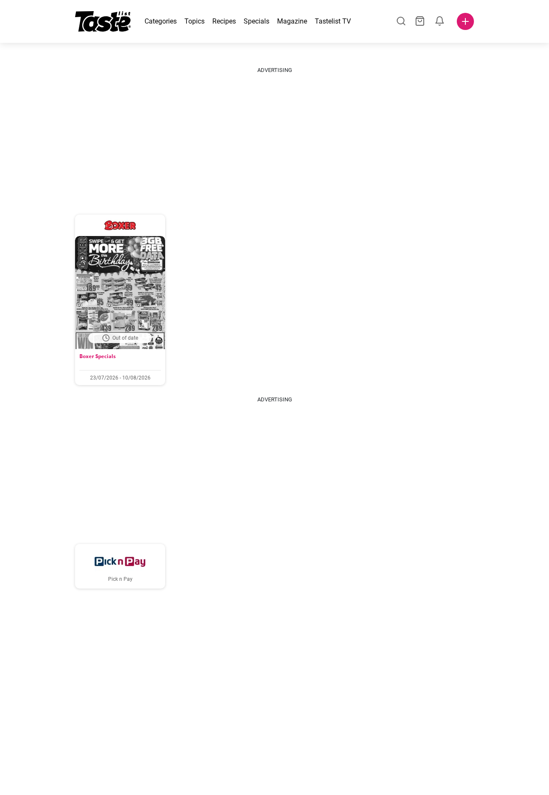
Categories (161, 21)
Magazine (292, 21)
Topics (194, 21)
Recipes (224, 21)
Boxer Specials (97, 356)
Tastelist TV (333, 21)
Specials (256, 21)
